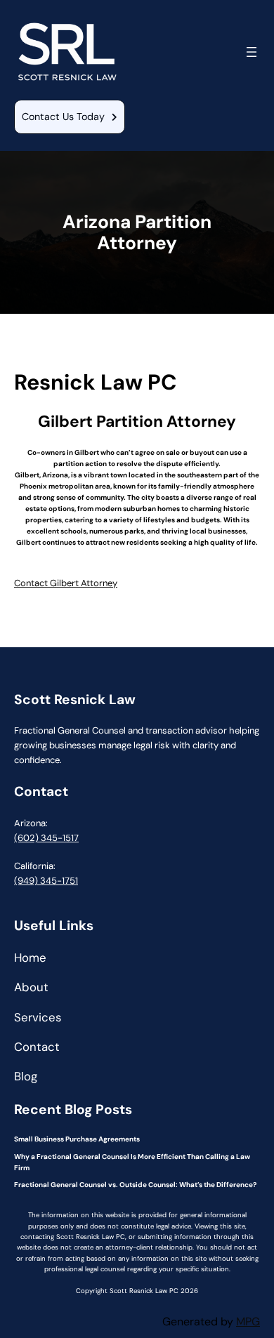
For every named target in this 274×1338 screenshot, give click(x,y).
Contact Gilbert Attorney (65, 583)
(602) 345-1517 (46, 838)
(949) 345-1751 (46, 881)
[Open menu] (251, 52)
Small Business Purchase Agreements (77, 1139)
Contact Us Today (63, 116)
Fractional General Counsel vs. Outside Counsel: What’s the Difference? (135, 1184)
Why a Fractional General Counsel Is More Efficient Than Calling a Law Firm (132, 1162)
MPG (248, 1321)
